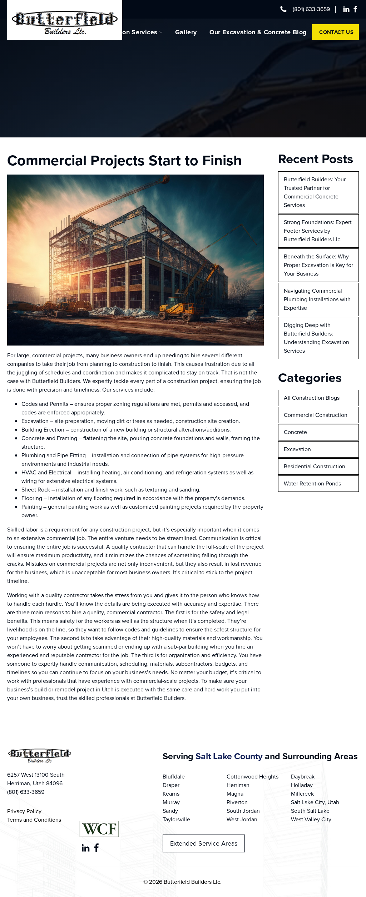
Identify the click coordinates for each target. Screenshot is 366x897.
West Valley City (311, 819)
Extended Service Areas (203, 843)
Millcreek (302, 794)
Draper (171, 785)
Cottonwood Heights (252, 776)
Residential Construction (314, 466)
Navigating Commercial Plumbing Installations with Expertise (317, 299)
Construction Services (125, 32)
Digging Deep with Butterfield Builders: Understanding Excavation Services (316, 338)
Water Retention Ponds (312, 483)
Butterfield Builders (160, 698)
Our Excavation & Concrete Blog (258, 32)
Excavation (35, 421)
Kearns (171, 794)
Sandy (170, 811)
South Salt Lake (310, 811)
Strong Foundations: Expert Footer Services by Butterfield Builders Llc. (318, 230)
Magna (235, 794)
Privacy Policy (24, 811)
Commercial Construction (315, 415)
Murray (171, 802)
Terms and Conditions (34, 820)
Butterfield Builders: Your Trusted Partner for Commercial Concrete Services (315, 192)
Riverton (237, 802)
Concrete (295, 432)
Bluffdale (174, 776)
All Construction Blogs (312, 398)
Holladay (302, 785)
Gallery (186, 32)
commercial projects (57, 355)
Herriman (238, 785)
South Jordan (243, 811)
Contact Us (336, 32)
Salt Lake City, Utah (315, 802)
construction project (192, 381)
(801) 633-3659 (311, 9)
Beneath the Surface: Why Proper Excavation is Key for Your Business (318, 265)
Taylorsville (176, 819)
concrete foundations (177, 438)
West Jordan (242, 819)
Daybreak (303, 776)
